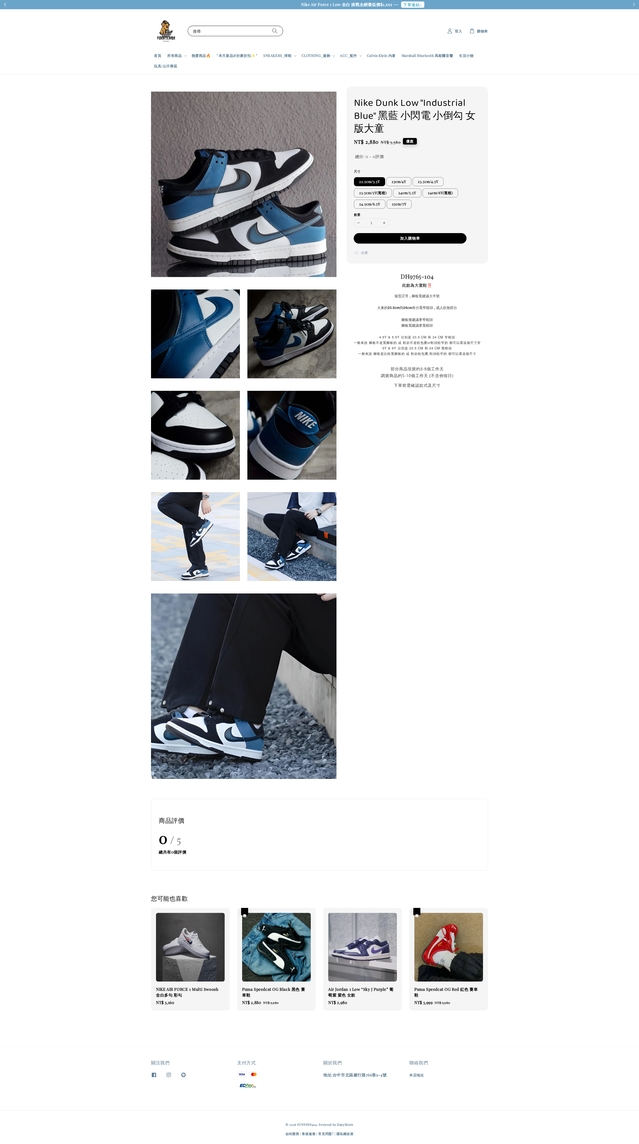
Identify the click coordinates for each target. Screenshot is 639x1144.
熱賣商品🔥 (201, 55)
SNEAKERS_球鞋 (277, 55)
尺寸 (357, 171)
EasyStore (345, 1124)
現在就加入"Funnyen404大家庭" (359, 4)
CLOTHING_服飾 (316, 55)
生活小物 (466, 55)
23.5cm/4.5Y (428, 181)
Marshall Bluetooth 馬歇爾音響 (427, 55)
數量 (357, 214)
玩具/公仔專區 (165, 66)
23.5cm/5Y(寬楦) (373, 192)
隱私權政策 (345, 1134)
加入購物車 (410, 238)
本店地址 (416, 1075)
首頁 (157, 55)
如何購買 (292, 1134)
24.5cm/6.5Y (369, 204)
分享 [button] (364, 252)
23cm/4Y (399, 181)
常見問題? (326, 1134)
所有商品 (174, 55)
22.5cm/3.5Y (369, 181)
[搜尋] (275, 31)
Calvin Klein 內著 (381, 55)
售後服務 (309, 1134)
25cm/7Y (399, 204)
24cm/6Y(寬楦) (440, 192)
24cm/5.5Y (407, 192)
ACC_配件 (348, 55)
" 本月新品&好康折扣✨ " (237, 55)
